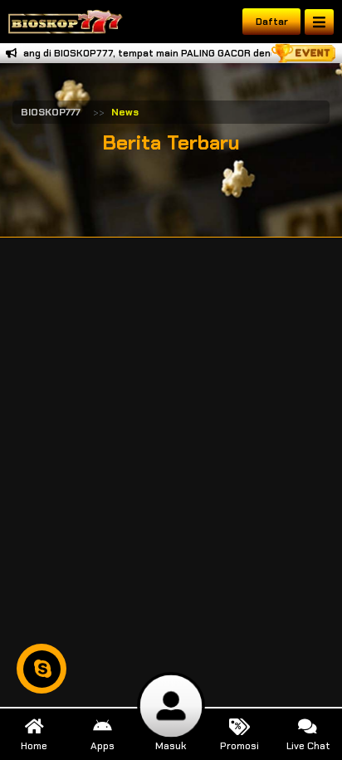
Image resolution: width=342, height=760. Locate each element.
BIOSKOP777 (51, 112)
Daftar (272, 21)
